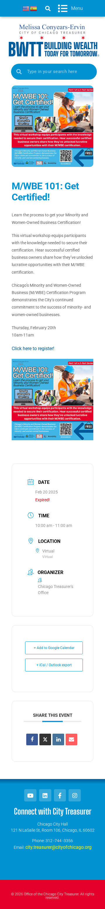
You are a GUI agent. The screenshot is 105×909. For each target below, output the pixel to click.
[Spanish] (34, 8)
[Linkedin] (58, 739)
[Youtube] (30, 795)
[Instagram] (75, 795)
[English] (26, 8)
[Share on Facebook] (32, 739)
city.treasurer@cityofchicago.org (58, 847)
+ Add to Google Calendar (54, 648)
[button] (47, 8)
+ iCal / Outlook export (54, 665)
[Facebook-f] (60, 795)
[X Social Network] (45, 739)
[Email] (71, 739)
